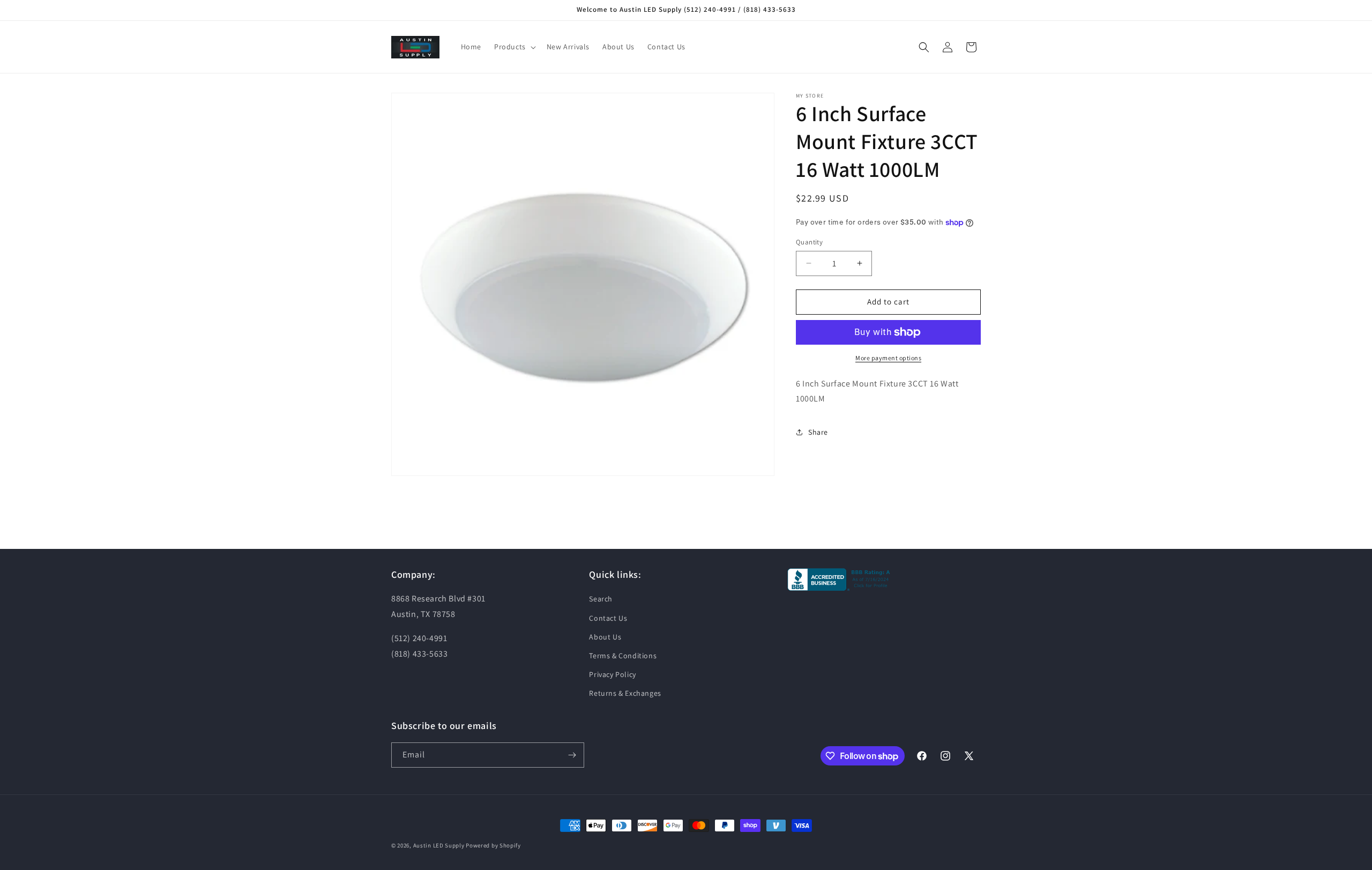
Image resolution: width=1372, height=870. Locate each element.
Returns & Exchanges (625, 693)
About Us (605, 637)
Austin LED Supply (439, 845)
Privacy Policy (612, 674)
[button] (514, 46)
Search (601, 599)
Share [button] (818, 432)
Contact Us (608, 618)
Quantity (809, 242)
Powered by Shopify (493, 845)
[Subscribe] (572, 755)
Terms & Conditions (623, 655)
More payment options (888, 358)
